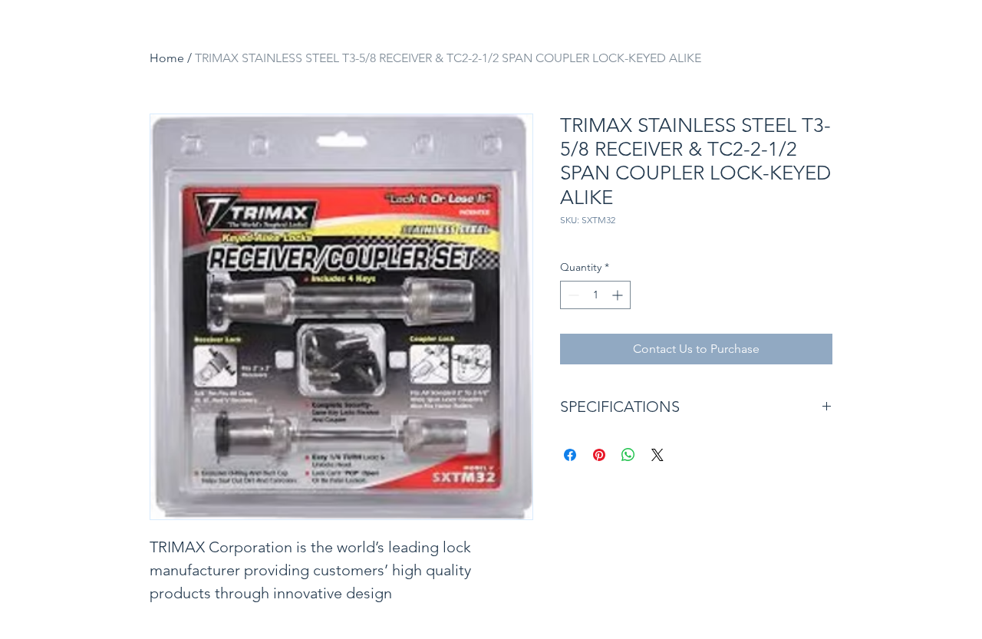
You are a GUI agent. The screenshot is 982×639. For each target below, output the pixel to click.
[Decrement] (572, 295)
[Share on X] (657, 455)
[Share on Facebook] (570, 455)
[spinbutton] (595, 295)
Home (167, 58)
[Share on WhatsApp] (628, 455)
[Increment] (618, 295)
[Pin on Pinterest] (599, 455)
